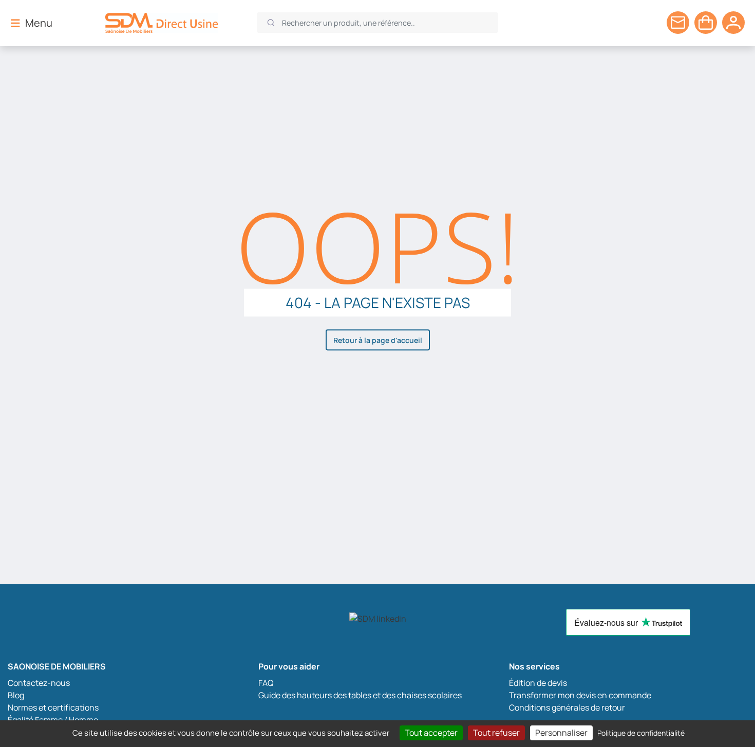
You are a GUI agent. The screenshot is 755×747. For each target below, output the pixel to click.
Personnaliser (561, 732)
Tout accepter (431, 732)
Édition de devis (538, 682)
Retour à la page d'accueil (377, 339)
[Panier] (705, 22)
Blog (16, 695)
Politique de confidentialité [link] (641, 733)
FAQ (266, 682)
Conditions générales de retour (567, 707)
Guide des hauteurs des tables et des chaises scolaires (360, 695)
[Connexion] (733, 22)
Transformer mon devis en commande (580, 695)
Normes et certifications (53, 707)
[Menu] (15, 22)
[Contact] (678, 22)
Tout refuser (496, 732)
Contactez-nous (39, 682)
